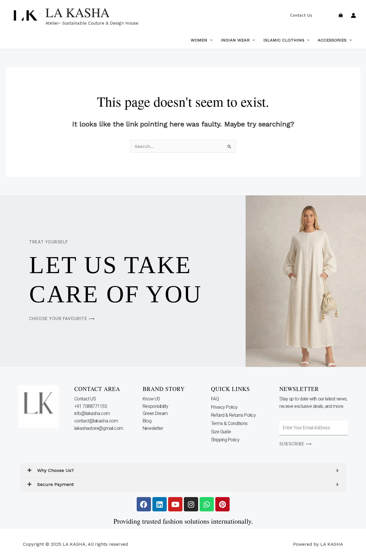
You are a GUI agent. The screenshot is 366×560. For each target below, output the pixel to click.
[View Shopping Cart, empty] (340, 15)
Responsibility (156, 406)
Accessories (332, 40)
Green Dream (156, 413)
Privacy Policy (224, 407)
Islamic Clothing (283, 40)
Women (199, 40)
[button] (301, 15)
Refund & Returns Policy (233, 415)
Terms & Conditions (229, 423)
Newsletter (153, 428)
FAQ (215, 399)
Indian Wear (235, 40)
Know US (152, 399)
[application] (210, 40)
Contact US (85, 399)
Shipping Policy (225, 439)
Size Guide (221, 431)
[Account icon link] (353, 15)
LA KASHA (77, 12)
